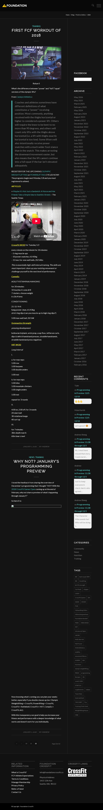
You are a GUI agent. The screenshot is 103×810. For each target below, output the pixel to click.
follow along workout (81, 614)
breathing (83, 581)
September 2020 (81, 213)
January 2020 (80, 239)
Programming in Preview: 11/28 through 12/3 (82, 442)
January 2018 (80, 318)
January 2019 (80, 279)
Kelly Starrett (79, 639)
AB (76, 577)
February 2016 (80, 364)
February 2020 (80, 236)
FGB (76, 606)
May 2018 (78, 305)
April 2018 (78, 308)
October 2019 (80, 249)
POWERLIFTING (37, 175)
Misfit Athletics (80, 648)
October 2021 (80, 170)
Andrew (45, 447)
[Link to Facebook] (82, 806)
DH (89, 597)
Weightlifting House (81, 710)
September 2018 (81, 292)
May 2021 (78, 186)
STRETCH (78, 685)
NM (83, 660)
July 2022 (78, 140)
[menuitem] (91, 5)
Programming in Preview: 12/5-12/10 (82, 393)
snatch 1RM (79, 681)
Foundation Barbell (81, 618)
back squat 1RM (84, 577)
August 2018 (79, 295)
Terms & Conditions (19, 779)
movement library (81, 656)
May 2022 (78, 147)
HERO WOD (85, 623)
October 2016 (80, 361)
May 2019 (78, 265)
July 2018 (78, 298)
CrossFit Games (80, 597)
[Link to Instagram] (86, 806)
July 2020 (78, 219)
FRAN (77, 623)
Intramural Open (80, 631)
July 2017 (78, 338)
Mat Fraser (78, 643)
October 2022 (80, 130)
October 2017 (80, 328)
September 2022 (81, 133)
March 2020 (79, 232)
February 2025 (80, 107)
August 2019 (79, 255)
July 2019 (78, 259)
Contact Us (16, 792)
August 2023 (79, 117)
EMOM (84, 602)
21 (31, 743)
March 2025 (79, 103)
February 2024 (80, 113)
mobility (77, 652)
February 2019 (80, 275)
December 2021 (81, 163)
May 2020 (78, 226)
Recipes (77, 677)
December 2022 (81, 123)
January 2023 (80, 120)
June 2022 (78, 143)
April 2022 (78, 150)
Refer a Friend (17, 789)
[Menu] (97, 5)
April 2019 (78, 269)
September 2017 (81, 331)
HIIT (76, 627)
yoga (76, 715)
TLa (85, 702)
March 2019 (79, 272)
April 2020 (78, 229)
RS (83, 677)
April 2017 (78, 348)
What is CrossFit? (19, 772)
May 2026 (78, 97)
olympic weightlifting (81, 668)
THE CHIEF (78, 702)
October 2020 (80, 209)
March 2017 (79, 351)
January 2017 (80, 358)
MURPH (77, 660)
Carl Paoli (78, 589)
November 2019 (81, 246)
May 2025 (78, 100)
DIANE (77, 602)
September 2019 (81, 252)
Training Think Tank (81, 706)
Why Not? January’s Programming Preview (36, 466)
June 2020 (78, 222)
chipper (86, 589)
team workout (79, 698)
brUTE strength (80, 585)
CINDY (77, 593)
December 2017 (81, 322)
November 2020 (81, 206)
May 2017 (78, 345)
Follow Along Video (81, 610)
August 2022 (79, 137)
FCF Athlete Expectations (22, 775)
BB (76, 581)
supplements (79, 689)
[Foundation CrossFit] (14, 5)
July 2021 (78, 180)
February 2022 (80, 156)
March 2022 (79, 153)
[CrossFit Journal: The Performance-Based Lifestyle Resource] (77, 776)
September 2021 (81, 173)
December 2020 (81, 203)
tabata (88, 689)
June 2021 (78, 183)
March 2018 (79, 312)
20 (26, 743)
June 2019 (78, 262)
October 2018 (80, 289)
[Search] (91, 5)
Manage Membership (20, 782)
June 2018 (78, 302)
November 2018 (81, 285)
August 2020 (79, 216)
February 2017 (80, 355)
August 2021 (79, 176)
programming (85, 673)
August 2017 (79, 335)
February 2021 (80, 196)
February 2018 (80, 315)
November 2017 (81, 325)
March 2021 (79, 193)
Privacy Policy (17, 785)
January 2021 (80, 199)
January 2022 (80, 160)
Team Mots (78, 694)
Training (36, 26)
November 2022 (81, 127)
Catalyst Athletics (24, 97)
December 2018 (81, 282)
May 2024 (78, 110)
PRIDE (77, 673)
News (31, 457)
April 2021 (78, 189)
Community (79, 548)
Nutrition (78, 555)
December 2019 (81, 242)
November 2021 (81, 166)
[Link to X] (90, 806)
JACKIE (77, 635)
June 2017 (78, 341)
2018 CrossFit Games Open (23, 489)
